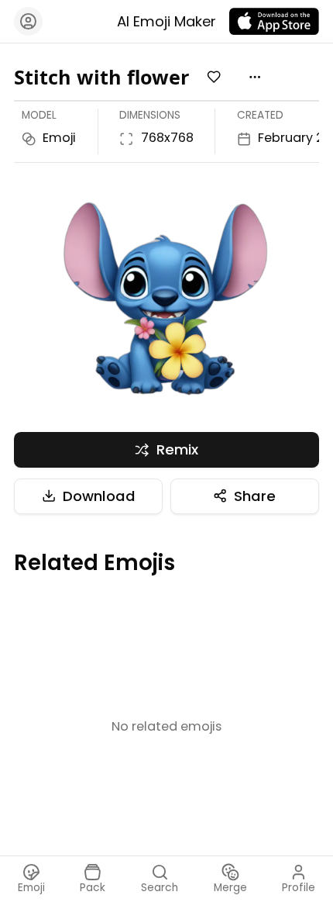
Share (255, 496)
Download (99, 496)
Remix (177, 449)
